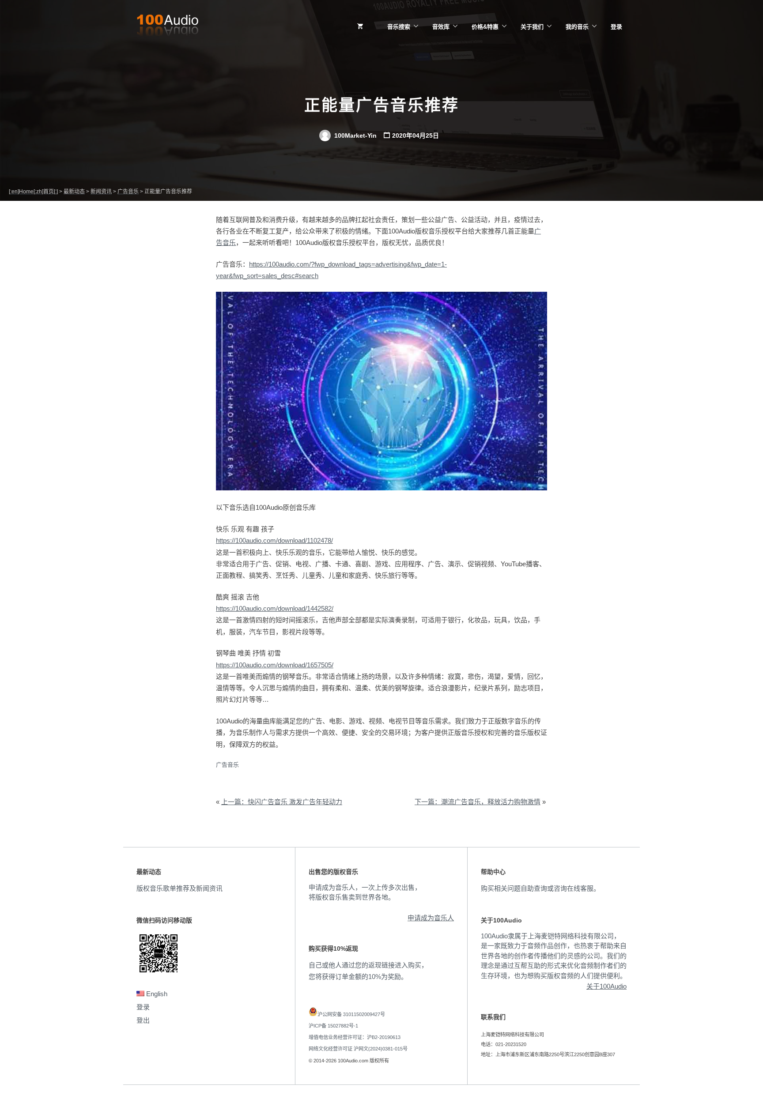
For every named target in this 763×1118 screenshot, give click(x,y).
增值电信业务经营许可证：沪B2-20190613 (354, 1037)
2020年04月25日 (415, 135)
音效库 (440, 26)
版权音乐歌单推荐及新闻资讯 (179, 888)
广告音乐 (227, 764)
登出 (143, 1020)
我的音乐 (577, 26)
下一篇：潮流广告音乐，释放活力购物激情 (477, 802)
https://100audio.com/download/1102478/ (274, 540)
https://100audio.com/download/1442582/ (274, 608)
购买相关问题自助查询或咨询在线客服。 (540, 888)
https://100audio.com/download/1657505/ (274, 665)
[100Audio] (167, 27)
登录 (616, 26)
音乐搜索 (398, 26)
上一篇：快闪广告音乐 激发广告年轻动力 (281, 802)
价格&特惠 (485, 26)
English (155, 994)
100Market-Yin (354, 135)
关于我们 (532, 26)
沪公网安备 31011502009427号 (351, 1014)
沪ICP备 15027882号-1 (333, 1025)
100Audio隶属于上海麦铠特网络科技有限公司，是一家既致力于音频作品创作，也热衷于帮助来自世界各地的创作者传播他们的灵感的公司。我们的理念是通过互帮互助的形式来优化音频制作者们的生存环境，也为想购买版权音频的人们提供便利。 (554, 955)
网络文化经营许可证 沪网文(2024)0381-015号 (358, 1048)
